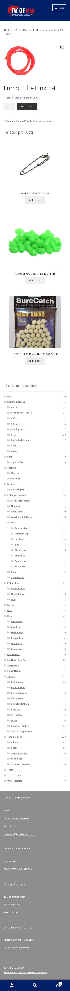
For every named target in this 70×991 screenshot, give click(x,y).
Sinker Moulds (14, 670)
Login (17, 97)
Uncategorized (14, 780)
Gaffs (13, 418)
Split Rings (16, 758)
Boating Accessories (21, 412)
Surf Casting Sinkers (21, 731)
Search (35, 985)
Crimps (14, 742)
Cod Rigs (15, 627)
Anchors (15, 407)
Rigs (9, 616)
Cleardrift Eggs (22, 533)
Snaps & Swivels (19, 753)
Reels (13, 434)
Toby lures (20, 566)
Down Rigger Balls (20, 703)
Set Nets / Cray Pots (17, 660)
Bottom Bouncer (19, 692)
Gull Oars (16, 423)
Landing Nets (18, 429)
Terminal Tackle (23, 30)
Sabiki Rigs (16, 648)
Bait (9, 396)
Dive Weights (17, 489)
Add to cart (27, 106)
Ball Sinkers (17, 681)
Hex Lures (20, 539)
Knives (10, 604)
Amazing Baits (22, 528)
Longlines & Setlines (21, 517)
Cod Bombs (16, 621)
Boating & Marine (16, 401)
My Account (11, 985)
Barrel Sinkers (18, 687)
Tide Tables (17, 462)
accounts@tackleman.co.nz (19, 834)
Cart (54, 982)
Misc (9, 610)
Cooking (11, 467)
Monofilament (18, 594)
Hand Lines (16, 511)
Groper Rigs (17, 637)
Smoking (15, 478)
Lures (14, 522)
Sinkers (11, 676)
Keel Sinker (16, 714)
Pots (13, 572)
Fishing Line (13, 583)
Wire (13, 599)
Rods (13, 445)
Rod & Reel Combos (21, 440)
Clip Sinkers (17, 698)
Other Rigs (16, 643)
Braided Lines (18, 588)
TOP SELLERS (14, 775)
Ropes (14, 451)
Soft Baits (20, 555)
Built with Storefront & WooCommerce (25, 972)
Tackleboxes (17, 577)
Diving (10, 484)
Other (14, 720)
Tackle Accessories (42, 30)
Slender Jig (20, 550)
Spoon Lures (21, 561)
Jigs (17, 544)
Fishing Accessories (17, 495)
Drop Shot (16, 709)
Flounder (15, 506)
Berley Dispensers (20, 500)
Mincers (15, 473)
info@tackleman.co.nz (16, 818)
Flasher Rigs (17, 632)
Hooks (14, 747)
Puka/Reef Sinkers (20, 725)
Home (10, 30)
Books (10, 456)
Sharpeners (13, 665)
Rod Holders (13, 654)
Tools (10, 769)
